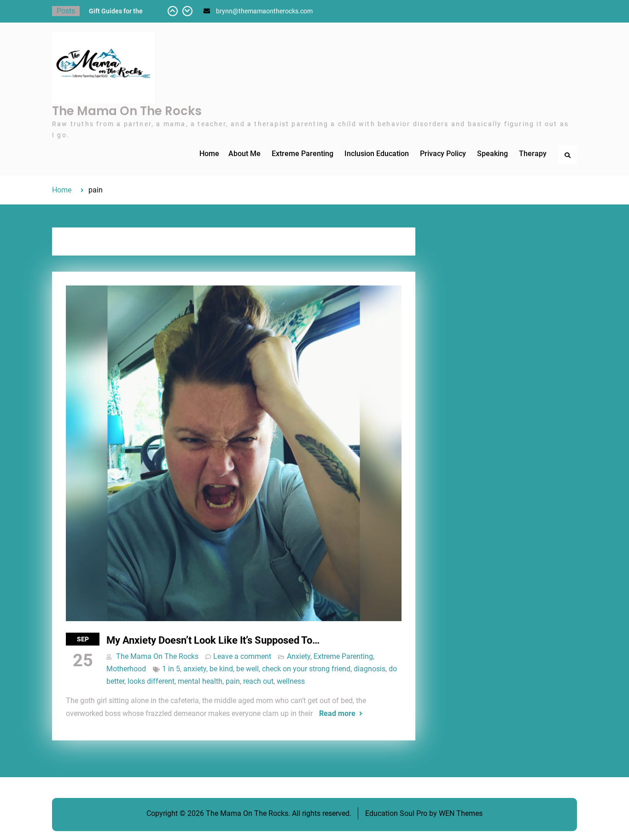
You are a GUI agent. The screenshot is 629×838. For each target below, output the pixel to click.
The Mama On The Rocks (127, 111)
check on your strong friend (306, 668)
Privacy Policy (443, 153)
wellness (291, 681)
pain (233, 681)
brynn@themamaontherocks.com (264, 11)
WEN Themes (461, 813)
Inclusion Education (376, 153)
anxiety (194, 668)
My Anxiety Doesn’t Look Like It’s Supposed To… (213, 640)
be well (247, 668)
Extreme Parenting (302, 153)
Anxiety (298, 656)
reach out (258, 681)
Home (209, 153)
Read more (337, 713)
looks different (151, 681)
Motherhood (126, 668)
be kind (221, 668)
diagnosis (369, 668)
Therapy (533, 153)
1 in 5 (171, 668)
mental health (200, 681)
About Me (244, 153)
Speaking (492, 153)
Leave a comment (242, 656)
